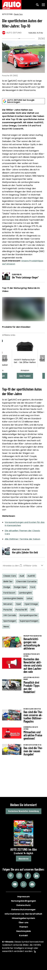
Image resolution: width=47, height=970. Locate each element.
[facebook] (28, 875)
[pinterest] (10, 875)
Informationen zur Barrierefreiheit (23, 913)
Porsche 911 (21, 609)
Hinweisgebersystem (23, 918)
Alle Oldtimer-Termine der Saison (22, 539)
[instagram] (19, 875)
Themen (23, 926)
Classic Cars (18, 14)
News (6, 626)
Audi (22, 575)
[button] (23, 565)
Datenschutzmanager (23, 909)
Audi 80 (31, 575)
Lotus (29, 598)
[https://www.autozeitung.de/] (11, 4)
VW (32, 609)
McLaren (7, 604)
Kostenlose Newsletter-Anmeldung (23, 811)
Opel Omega (31, 604)
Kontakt (23, 935)
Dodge (6, 587)
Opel (18, 604)
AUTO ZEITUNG (7, 14)
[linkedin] (36, 875)
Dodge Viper (20, 587)
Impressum (23, 896)
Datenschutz (23, 905)
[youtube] (15, 884)
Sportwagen (9, 620)
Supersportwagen (29, 620)
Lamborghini (25, 592)
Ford (32, 587)
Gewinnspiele (23, 931)
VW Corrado (9, 615)
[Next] (42, 56)
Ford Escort (9, 592)
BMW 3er (8, 581)
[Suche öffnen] (37, 4)
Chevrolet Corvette (26, 581)
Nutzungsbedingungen (23, 900)
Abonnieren (24, 858)
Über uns (23, 922)
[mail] (32, 884)
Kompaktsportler (29, 615)
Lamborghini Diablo (13, 598)
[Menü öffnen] (43, 4)
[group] (23, 66)
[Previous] (5, 56)
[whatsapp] (23, 884)
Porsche (7, 609)
